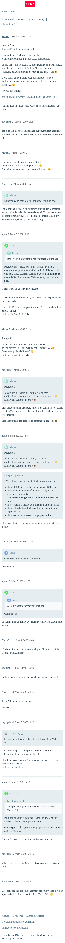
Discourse (20, 935)
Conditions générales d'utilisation (18, 921)
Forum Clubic (8, 11)
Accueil (5, 915)
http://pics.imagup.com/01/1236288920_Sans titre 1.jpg (29, 97)
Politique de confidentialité (15, 927)
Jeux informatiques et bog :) (24, 19)
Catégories (18, 915)
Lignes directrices (35, 915)
